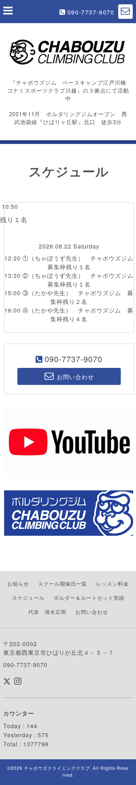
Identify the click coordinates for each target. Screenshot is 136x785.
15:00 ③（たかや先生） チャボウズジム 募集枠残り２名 (68, 297)
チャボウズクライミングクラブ (57, 768)
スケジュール (28, 597)
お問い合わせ (91, 611)
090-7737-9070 (91, 12)
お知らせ (18, 583)
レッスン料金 (112, 583)
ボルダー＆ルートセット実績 (89, 597)
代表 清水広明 (47, 611)
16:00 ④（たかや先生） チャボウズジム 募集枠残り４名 (68, 314)
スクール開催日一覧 (62, 583)
